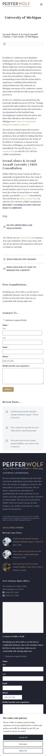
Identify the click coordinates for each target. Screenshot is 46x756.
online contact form (28, 198)
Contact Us (25, 195)
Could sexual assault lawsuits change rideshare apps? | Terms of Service (24, 414)
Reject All (23, 750)
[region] (23, 735)
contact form (26, 237)
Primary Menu (41, 4)
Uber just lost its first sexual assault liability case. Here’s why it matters (25, 443)
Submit (8, 389)
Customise (23, 744)
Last (4, 338)
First (4, 328)
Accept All (23, 737)
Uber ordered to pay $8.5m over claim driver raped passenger (25, 429)
